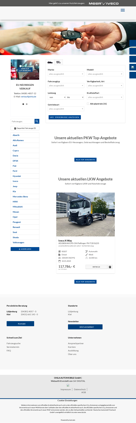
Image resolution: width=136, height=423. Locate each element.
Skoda (16, 237)
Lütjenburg (73, 311)
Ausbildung (73, 350)
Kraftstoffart (93, 93)
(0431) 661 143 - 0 (29, 314)
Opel (15, 217)
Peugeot (17, 222)
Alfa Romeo (18, 140)
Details (96, 267)
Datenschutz (80, 389)
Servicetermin (13, 347)
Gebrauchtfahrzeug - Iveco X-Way (85, 233)
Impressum (66, 389)
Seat (15, 232)
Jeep (15, 186)
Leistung (52, 93)
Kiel (70, 314)
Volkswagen (18, 242)
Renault (16, 227)
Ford (15, 171)
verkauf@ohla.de (28, 96)
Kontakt (22, 323)
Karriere (72, 347)
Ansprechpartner (76, 343)
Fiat (14, 165)
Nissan (16, 212)
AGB (83, 392)
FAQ (9, 350)
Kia (14, 191)
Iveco (15, 181)
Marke (51, 69)
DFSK (15, 160)
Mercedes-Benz (20, 196)
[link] (110, 267)
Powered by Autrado (68, 420)
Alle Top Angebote (85, 160)
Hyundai (17, 176)
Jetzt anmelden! (86, 327)
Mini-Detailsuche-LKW (58, 62)
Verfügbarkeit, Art (95, 81)
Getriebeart (53, 104)
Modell (90, 69)
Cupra (16, 150)
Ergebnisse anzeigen (64, 117)
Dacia (15, 155)
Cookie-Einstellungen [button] (67, 400)
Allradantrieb (98, 103)
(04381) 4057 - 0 (28, 311)
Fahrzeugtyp (54, 81)
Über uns (72, 354)
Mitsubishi (18, 206)
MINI (15, 201)
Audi (15, 145)
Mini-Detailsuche (50, 62)
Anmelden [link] (26, 249)
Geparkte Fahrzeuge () (26, 128)
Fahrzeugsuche (13, 343)
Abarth (16, 135)
